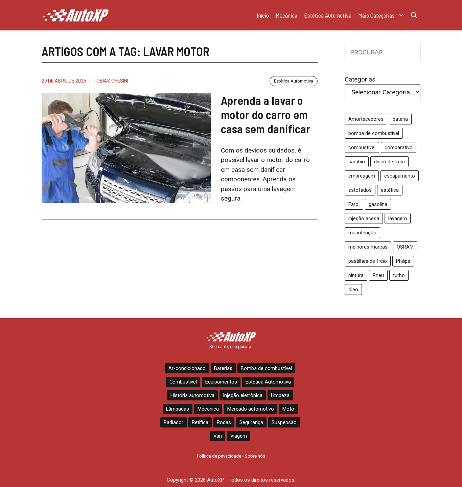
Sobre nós (255, 456)
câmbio (356, 162)
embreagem (361, 176)
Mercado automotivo (250, 409)
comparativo (399, 147)
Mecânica (286, 15)
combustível (361, 147)
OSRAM (405, 247)
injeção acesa (363, 218)
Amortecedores (366, 119)
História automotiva (192, 395)
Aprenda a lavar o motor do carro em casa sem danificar (265, 114)
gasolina (378, 204)
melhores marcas (368, 247)
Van (217, 436)
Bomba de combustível (266, 368)
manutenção (362, 233)
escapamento (399, 176)
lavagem (397, 218)
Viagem (238, 436)
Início (263, 15)
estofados (360, 190)
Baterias (223, 368)
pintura (356, 275)
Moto (288, 409)
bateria (400, 119)
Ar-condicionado (187, 368)
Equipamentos (221, 382)
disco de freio (389, 162)
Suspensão (284, 422)
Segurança (251, 422)
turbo (399, 275)
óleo (353, 289)
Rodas (224, 422)
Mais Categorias (376, 15)
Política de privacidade (219, 456)
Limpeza (280, 395)
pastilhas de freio (367, 261)
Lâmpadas (177, 409)
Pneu (378, 275)
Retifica (200, 422)
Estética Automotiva (327, 15)
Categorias (360, 79)
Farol (354, 204)
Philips (403, 261)
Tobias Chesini (110, 81)
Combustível (183, 382)
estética (390, 190)
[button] (414, 15)
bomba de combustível (373, 133)
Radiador (173, 422)
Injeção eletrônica (242, 395)
